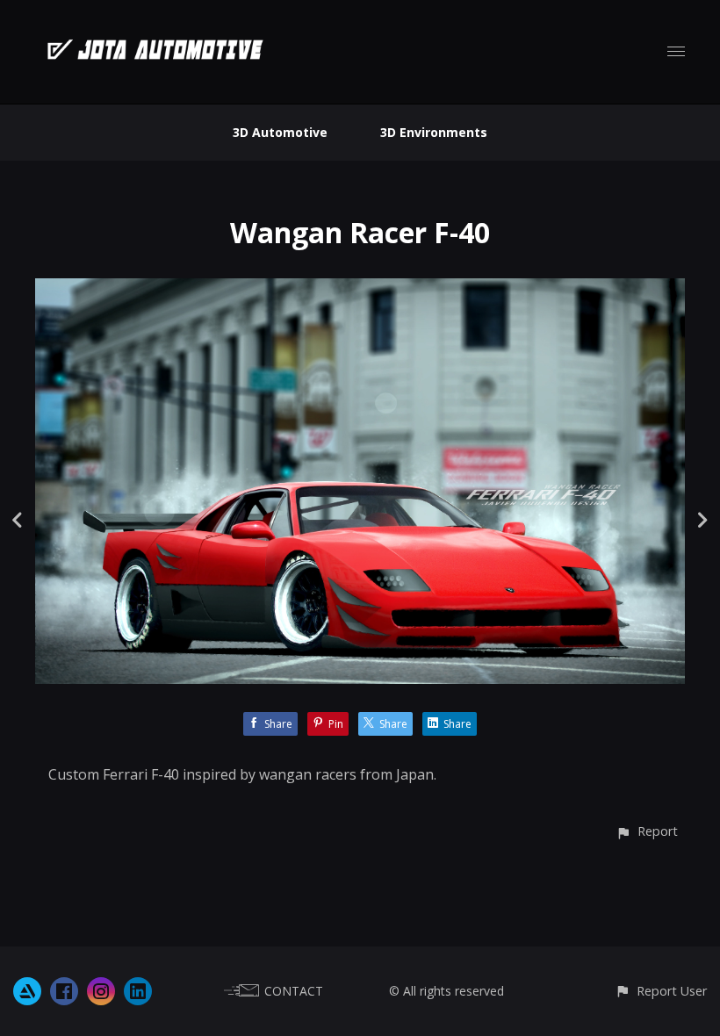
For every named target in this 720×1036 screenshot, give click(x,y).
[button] (646, 831)
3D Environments (433, 132)
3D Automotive (280, 132)
